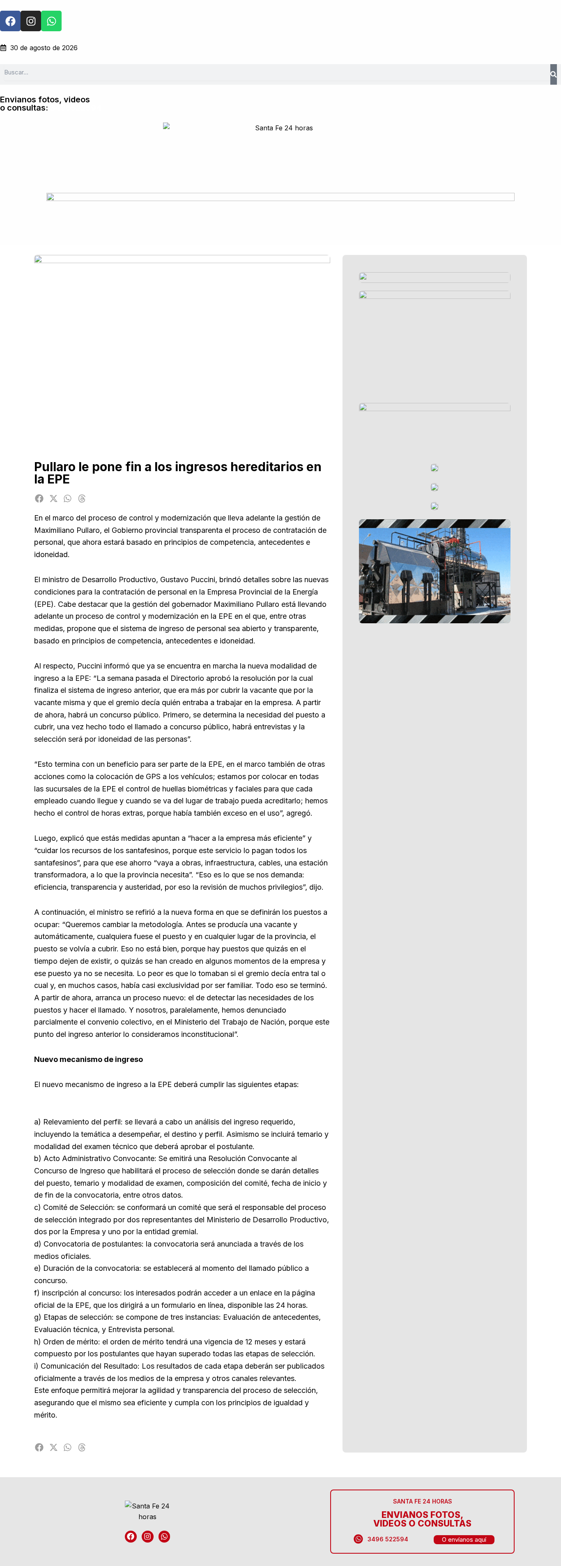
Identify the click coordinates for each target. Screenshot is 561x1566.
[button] (39, 498)
